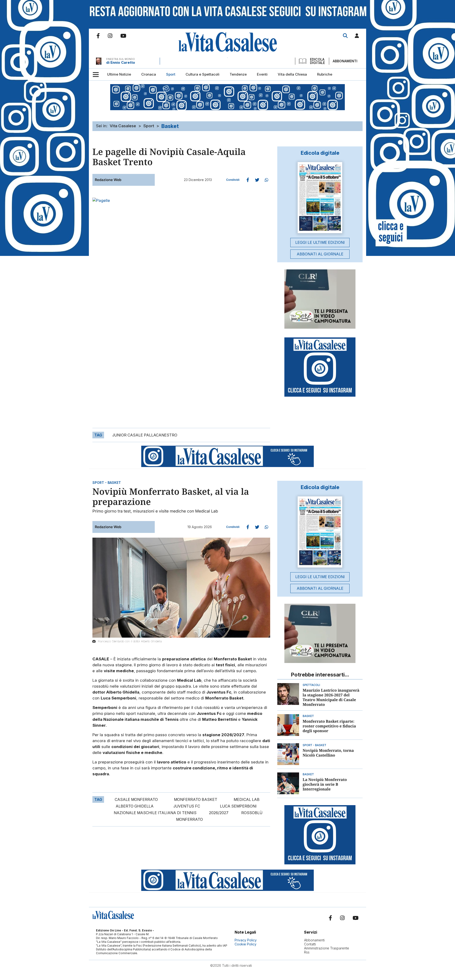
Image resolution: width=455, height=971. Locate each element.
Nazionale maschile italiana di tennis (155, 812)
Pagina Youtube (123, 35)
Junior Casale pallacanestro (144, 435)
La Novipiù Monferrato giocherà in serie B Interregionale (325, 784)
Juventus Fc (186, 806)
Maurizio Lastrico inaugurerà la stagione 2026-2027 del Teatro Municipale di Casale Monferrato (331, 697)
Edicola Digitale (317, 61)
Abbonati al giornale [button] (320, 254)
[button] (357, 36)
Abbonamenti (345, 61)
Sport (148, 125)
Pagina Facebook (98, 35)
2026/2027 (218, 812)
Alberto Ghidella (135, 806)
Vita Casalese (123, 125)
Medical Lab (246, 799)
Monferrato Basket (195, 799)
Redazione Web (108, 179)
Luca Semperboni (238, 806)
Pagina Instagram (110, 35)
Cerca (345, 35)
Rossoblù (251, 812)
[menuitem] (119, 74)
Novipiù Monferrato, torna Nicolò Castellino (328, 753)
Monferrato (189, 819)
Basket (170, 126)
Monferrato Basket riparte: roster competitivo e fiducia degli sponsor (329, 726)
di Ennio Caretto (120, 62)
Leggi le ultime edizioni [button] (320, 242)
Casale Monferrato (136, 799)
